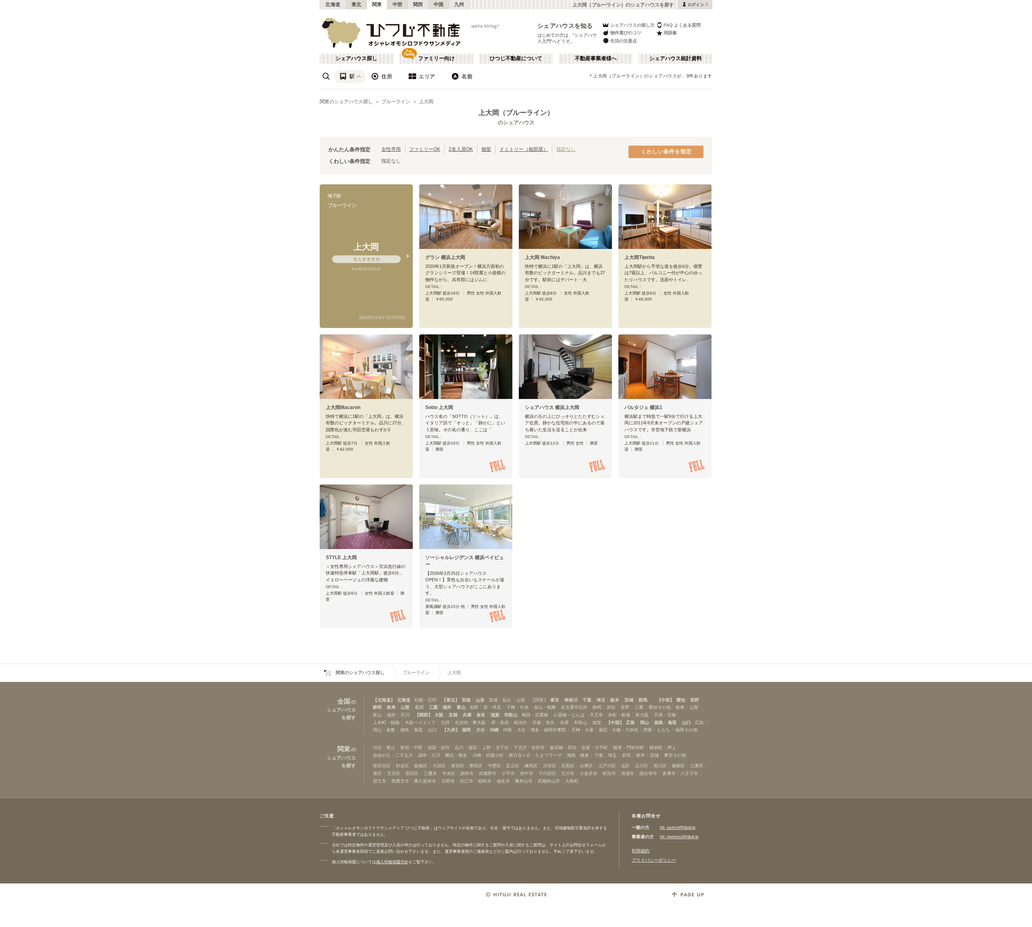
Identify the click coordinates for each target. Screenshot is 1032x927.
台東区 (586, 765)
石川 (419, 707)
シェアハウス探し (356, 58)
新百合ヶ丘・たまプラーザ (535, 755)
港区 (377, 773)
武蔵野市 (488, 773)
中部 (398, 4)
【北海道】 (384, 699)
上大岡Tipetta (639, 257)
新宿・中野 (411, 747)
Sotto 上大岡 (439, 407)
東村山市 (524, 781)
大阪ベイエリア (420, 722)
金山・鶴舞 (545, 707)
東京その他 (675, 755)
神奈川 (571, 699)
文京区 (393, 773)
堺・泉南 (500, 722)
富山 (461, 707)
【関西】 (424, 714)
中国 (439, 4)
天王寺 (596, 714)
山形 (480, 699)
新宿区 (457, 765)
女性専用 (391, 149)
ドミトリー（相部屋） (523, 149)
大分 (480, 729)
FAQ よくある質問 (682, 25)
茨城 (628, 699)
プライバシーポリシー (654, 860)
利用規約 (640, 850)
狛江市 (466, 781)
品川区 (641, 765)
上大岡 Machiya (542, 257)
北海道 (333, 4)
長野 (694, 699)
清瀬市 (627, 773)
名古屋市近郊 (574, 707)
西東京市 (400, 781)
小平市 (508, 773)
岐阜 (391, 707)
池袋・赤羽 (438, 747)
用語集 (670, 32)
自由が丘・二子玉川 (393, 755)
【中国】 (615, 722)
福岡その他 (686, 729)
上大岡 (426, 101)
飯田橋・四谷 (563, 747)
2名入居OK (461, 149)
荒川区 (660, 765)
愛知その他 (660, 707)
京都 (453, 714)
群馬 (643, 699)
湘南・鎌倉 (578, 755)
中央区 (449, 773)
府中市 (526, 773)
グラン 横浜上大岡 (445, 257)
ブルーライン (395, 101)
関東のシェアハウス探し (346, 101)
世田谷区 (382, 765)
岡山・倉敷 (384, 729)
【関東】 (539, 699)
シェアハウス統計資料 (675, 58)
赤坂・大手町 (594, 747)
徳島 (658, 722)
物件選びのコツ (625, 32)
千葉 (587, 699)
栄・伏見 (492, 707)
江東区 (696, 765)
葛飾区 (678, 765)
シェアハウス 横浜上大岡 (552, 407)
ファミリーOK (424, 149)
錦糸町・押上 (662, 747)
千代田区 (547, 773)
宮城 (466, 699)
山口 (686, 722)
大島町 (571, 781)
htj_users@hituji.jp (677, 827)
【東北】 (451, 699)
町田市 (609, 773)
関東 (377, 4)
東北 (357, 4)
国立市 (379, 781)
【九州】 (451, 729)
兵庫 (467, 714)
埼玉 (601, 699)
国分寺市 (648, 773)
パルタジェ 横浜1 (643, 407)
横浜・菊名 (456, 755)
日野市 (448, 781)
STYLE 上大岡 (341, 557)
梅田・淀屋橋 (535, 714)
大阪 (439, 714)
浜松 (611, 707)
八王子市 (689, 773)
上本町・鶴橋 (386, 722)
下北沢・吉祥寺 (529, 747)
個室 (486, 149)
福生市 (503, 781)
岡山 (644, 722)
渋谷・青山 (384, 747)
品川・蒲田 (466, 747)
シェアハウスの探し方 (632, 25)
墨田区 (411, 773)
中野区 (494, 765)
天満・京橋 (665, 714)
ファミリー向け (436, 58)
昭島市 (484, 781)
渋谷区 (549, 765)
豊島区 (476, 765)
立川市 (567, 773)
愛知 (680, 699)
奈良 (480, 714)
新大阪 (642, 714)
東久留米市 (425, 781)
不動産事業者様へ (596, 58)
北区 (625, 765)
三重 (433, 707)
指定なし (566, 149)
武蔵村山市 (549, 781)
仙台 (506, 699)
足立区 (512, 765)
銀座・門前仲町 (628, 747)
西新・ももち (656, 729)
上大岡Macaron (343, 407)
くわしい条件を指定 (666, 151)
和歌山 (511, 714)
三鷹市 (430, 773)
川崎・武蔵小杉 (488, 755)
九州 (459, 4)
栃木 (614, 699)
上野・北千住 (495, 747)
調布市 (467, 773)
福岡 (466, 729)
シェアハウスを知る (565, 25)
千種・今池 (517, 707)
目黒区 (567, 765)
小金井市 (588, 773)
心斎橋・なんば (569, 714)
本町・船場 (619, 714)
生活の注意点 (623, 40)
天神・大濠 (582, 729)
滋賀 (495, 714)
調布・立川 (429, 755)
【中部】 (665, 699)
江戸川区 (607, 765)
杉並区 (402, 765)
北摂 (445, 722)
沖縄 (494, 729)
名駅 (474, 707)
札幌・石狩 (425, 699)
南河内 (520, 722)
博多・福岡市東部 (548, 729)
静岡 (377, 707)
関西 (418, 4)
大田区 (439, 765)
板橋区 (420, 765)
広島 (630, 722)
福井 (447, 707)
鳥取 (672, 722)
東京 (554, 699)
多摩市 (669, 773)
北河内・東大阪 (470, 722)
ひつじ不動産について (516, 58)
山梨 (405, 707)
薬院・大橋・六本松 (619, 729)
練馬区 (531, 765)
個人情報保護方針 (392, 862)
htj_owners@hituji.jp (679, 836)
